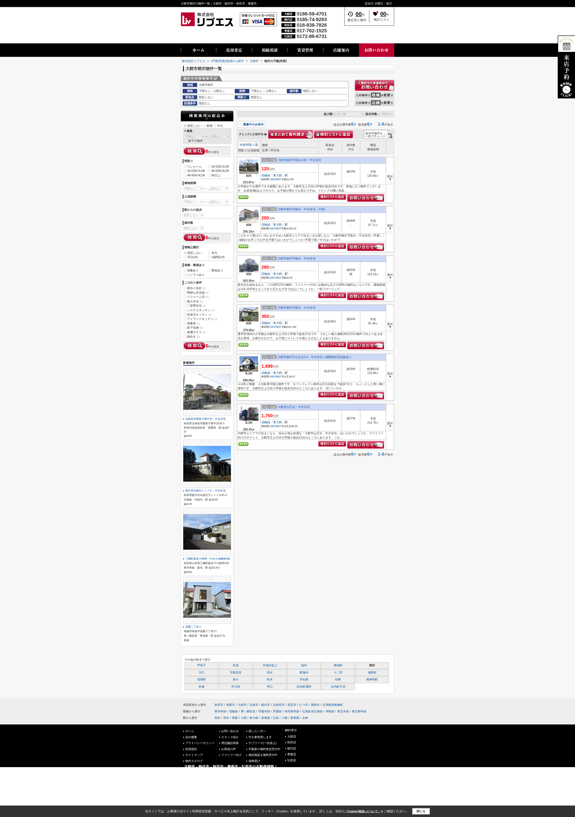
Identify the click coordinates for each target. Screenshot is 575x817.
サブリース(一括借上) (262, 743)
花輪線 (265, 175)
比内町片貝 (338, 686)
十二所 (338, 672)
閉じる (421, 811)
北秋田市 (279, 704)
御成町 (338, 665)
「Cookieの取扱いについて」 (362, 811)
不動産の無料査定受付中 (264, 749)
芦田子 (201, 665)
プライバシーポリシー (200, 743)
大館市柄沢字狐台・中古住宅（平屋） (302, 209)
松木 (270, 679)
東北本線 (343, 711)
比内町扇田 (304, 686)
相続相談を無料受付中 (263, 755)
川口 (201, 672)
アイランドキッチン (202, 319)
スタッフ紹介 (230, 737)
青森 (235, 718)
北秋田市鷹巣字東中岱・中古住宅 (205, 419)
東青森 (265, 718)
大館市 (272, 179)
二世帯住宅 (196, 305)
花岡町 (201, 679)
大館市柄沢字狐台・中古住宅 (297, 258)
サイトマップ (194, 755)
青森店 (291, 754)
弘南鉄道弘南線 (312, 711)
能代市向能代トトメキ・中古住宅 (205, 490)
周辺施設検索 (230, 743)
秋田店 (291, 742)
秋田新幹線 (292, 711)
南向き (193, 336)
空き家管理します (260, 737)
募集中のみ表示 (253, 124)
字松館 (304, 679)
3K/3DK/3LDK (220, 171)
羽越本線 (264, 711)
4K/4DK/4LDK (196, 175)
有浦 (236, 665)
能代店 (291, 748)
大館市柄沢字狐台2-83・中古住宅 (299, 160)
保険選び (254, 761)
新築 (209, 125)
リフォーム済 (197, 297)
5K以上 (216, 175)
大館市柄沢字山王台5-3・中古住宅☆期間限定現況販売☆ (315, 357)
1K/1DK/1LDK (220, 166)
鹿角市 (315, 704)
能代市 (265, 704)
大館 (244, 718)
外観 (242, 144)
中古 (220, 125)
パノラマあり (196, 275)
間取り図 (252, 144)
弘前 (276, 718)
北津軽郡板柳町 (333, 704)
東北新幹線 (359, 711)
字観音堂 (235, 672)
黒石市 (292, 704)
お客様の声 (228, 749)
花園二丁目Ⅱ (193, 626)
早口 (270, 686)
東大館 (277, 175)
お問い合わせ (230, 731)
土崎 (305, 718)
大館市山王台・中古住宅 (294, 407)
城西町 (372, 672)
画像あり (193, 270)
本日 (214, 253)
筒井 (226, 718)
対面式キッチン (199, 314)
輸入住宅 (195, 301)
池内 (304, 665)
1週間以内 (218, 257)
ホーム (189, 731)
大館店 (291, 736)
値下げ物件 (195, 140)
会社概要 (191, 737)
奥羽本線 (220, 711)
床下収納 (195, 327)
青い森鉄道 (248, 711)
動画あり (217, 270)
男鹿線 (277, 711)
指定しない (194, 125)
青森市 (230, 704)
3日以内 (192, 257)
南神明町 (372, 679)
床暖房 (193, 323)
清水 (270, 672)
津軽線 (329, 711)
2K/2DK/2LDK (196, 171)
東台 (236, 679)
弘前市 (254, 704)
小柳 (285, 718)
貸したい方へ (257, 731)
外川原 (235, 686)
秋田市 (219, 704)
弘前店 (291, 760)
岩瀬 (201, 686)
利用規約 (191, 749)
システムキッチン (200, 310)
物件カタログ (194, 761)
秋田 (217, 718)
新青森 (294, 718)
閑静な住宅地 (197, 292)
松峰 (338, 679)
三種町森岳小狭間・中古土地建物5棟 (207, 558)
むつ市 (303, 704)
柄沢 (278, 179)
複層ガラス (196, 332)
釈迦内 (304, 672)
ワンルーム (194, 166)
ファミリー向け (231, 755)
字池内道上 (270, 665)
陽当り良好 (196, 288)
